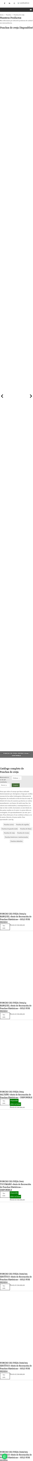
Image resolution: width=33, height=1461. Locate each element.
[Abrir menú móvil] (31, 9)
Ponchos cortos (9, 824)
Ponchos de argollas (22, 824)
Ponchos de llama (25, 829)
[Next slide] (30, 396)
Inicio (2, 15)
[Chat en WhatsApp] (4, 1456)
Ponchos (8, 15)
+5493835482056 (24, 3)
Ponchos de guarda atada (10, 829)
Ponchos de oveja (9, 833)
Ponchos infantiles (16, 841)
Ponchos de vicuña (23, 833)
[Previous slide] (2, 396)
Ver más (4, 927)
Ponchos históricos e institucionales (16, 837)
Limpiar (15, 785)
